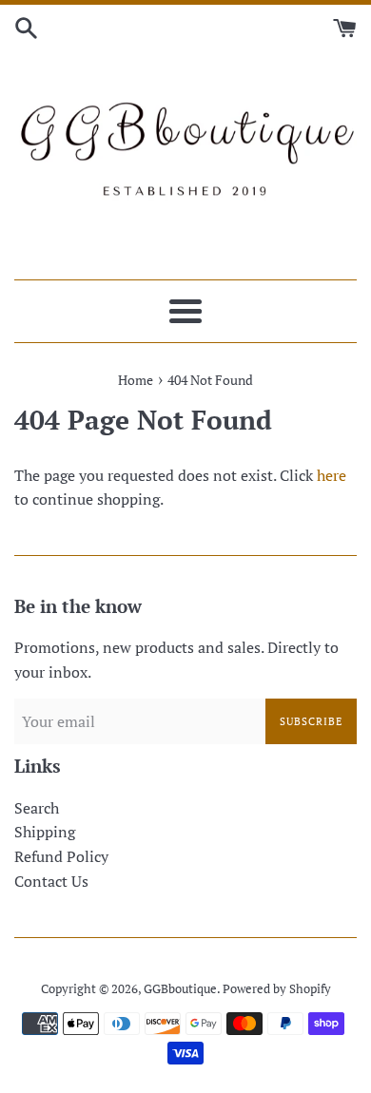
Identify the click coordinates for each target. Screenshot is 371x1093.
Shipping (44, 831)
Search (36, 807)
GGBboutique (180, 989)
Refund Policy (61, 856)
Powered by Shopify (277, 989)
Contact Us (51, 881)
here (331, 475)
